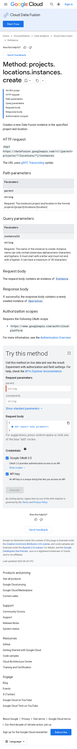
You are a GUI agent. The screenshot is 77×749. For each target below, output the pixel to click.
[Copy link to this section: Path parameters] (34, 173)
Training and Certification (17, 667)
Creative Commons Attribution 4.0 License (28, 544)
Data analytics (41, 36)
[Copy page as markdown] (37, 81)
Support (7, 617)
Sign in (69, 4)
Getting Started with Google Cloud (22, 650)
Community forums (14, 611)
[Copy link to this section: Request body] (29, 271)
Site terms (39, 718)
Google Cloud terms (60, 718)
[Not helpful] (30, 47)
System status (11, 628)
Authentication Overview (55, 337)
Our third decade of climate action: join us (28, 724)
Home (6, 36)
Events (7, 688)
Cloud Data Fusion (25, 15)
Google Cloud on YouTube (17, 700)
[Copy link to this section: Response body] (31, 289)
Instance (62, 279)
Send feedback (16, 55)
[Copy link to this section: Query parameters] (37, 219)
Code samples (11, 655)
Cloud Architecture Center (17, 661)
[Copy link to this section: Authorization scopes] (41, 312)
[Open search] (52, 4)
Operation (35, 301)
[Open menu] (5, 4)
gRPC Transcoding (32, 162)
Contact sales (10, 596)
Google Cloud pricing (14, 584)
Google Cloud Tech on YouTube (20, 705)
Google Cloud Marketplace (17, 590)
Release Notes (11, 623)
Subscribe (61, 732)
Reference (13, 40)
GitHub (6, 644)
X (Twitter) (9, 694)
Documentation (22, 36)
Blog (5, 682)
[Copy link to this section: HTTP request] (29, 140)
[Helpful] (25, 47)
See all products (12, 578)
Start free (13, 24)
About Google (10, 718)
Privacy (26, 718)
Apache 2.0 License (32, 547)
